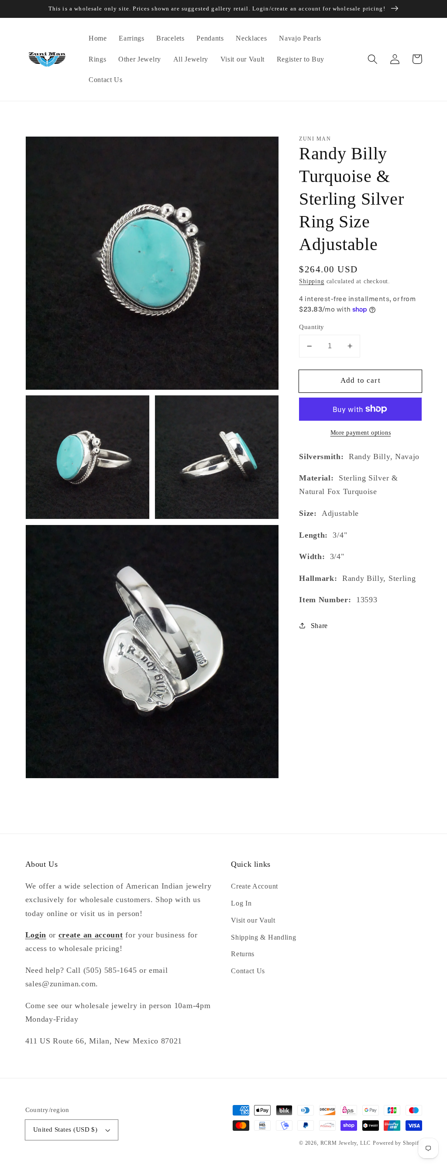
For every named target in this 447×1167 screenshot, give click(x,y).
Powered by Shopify (397, 1143)
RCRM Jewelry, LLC (345, 1143)
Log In (241, 903)
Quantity (311, 326)
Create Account (254, 886)
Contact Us (248, 971)
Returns (242, 954)
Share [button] (319, 625)
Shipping (311, 281)
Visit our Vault (253, 920)
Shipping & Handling (263, 937)
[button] (373, 59)
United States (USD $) (65, 1129)
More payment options (360, 432)
